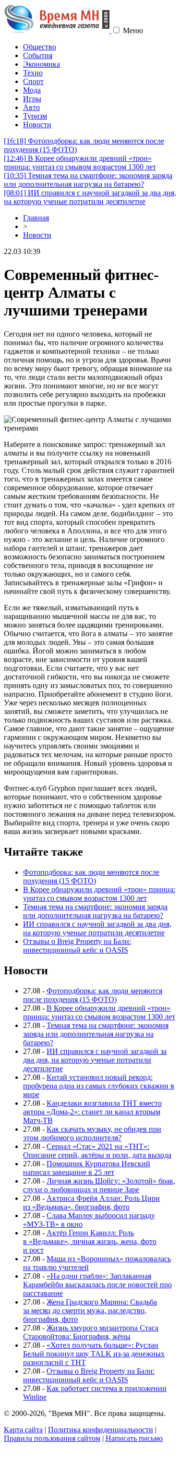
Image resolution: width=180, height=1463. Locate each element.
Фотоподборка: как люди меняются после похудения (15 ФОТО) (91, 876)
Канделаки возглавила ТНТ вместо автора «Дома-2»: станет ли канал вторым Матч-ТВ (92, 1111)
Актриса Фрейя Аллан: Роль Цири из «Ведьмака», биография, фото (91, 1202)
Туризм (35, 116)
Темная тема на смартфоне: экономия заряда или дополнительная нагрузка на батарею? (88, 179)
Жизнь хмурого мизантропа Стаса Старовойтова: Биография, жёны (90, 1332)
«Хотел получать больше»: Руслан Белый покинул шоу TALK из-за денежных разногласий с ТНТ (94, 1353)
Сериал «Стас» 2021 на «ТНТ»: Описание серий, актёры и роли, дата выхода (97, 1150)
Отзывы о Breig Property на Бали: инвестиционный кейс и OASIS (77, 945)
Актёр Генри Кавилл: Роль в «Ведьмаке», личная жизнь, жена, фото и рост (89, 1241)
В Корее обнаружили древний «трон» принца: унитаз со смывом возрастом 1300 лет (80, 162)
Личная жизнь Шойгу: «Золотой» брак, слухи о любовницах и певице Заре (99, 1185)
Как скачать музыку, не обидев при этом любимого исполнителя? (92, 1133)
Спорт (33, 81)
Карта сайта (23, 1430)
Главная (36, 218)
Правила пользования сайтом (52, 1438)
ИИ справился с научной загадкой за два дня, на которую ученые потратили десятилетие (90, 197)
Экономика (41, 64)
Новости (37, 125)
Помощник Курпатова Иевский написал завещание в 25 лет (86, 1168)
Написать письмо (134, 1438)
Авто (31, 107)
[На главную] (57, 30)
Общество (39, 47)
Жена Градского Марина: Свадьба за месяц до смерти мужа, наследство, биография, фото (90, 1310)
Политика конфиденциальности (100, 1430)
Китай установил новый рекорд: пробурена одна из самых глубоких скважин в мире (98, 1086)
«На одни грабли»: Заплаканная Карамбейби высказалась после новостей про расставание (97, 1284)
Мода (32, 90)
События (37, 55)
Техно (33, 73)
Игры (32, 99)
